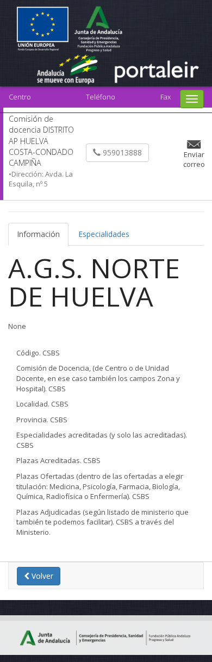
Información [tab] (38, 234)
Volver (41, 576)
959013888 (121, 152)
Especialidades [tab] (103, 234)
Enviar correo (194, 159)
